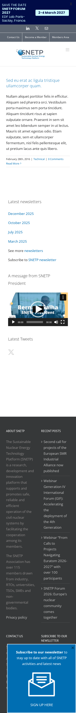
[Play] (13, 322)
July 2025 (15, 232)
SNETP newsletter (42, 259)
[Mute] (56, 322)
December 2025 (21, 213)
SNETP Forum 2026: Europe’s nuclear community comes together (55, 603)
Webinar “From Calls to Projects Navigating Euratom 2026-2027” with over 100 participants (55, 558)
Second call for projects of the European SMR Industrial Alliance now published (55, 456)
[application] (38, 309)
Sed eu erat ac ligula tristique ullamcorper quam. (33, 83)
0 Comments (55, 159)
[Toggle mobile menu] (68, 50)
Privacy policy (16, 617)
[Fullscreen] (63, 322)
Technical (39, 159)
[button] (38, 309)
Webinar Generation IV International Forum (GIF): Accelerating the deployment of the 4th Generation (55, 504)
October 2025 (19, 222)
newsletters (33, 250)
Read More (12, 163)
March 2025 (17, 241)
